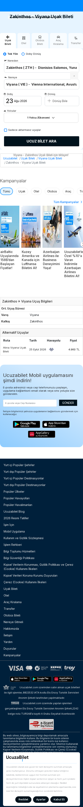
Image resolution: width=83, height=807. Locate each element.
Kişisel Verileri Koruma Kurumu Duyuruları (30, 575)
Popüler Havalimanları (18, 505)
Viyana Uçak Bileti (50, 158)
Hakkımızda (11, 628)
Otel (36, 191)
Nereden (13, 60)
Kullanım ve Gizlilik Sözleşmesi (24, 538)
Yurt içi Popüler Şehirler (19, 465)
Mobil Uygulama (14, 531)
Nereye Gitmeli (13, 622)
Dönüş (51, 94)
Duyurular (10, 648)
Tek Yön (12, 53)
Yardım (8, 642)
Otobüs (52, 191)
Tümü (6, 191)
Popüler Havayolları (17, 498)
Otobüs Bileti (12, 615)
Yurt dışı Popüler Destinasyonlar (25, 485)
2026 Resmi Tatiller (16, 518)
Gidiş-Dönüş (33, 53)
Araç (68, 191)
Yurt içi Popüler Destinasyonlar (24, 478)
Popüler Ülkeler (14, 491)
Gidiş (10, 94)
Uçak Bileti (28, 158)
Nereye (12, 77)
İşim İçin (9, 524)
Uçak (22, 191)
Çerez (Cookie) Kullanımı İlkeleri (25, 582)
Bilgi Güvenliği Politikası (19, 558)
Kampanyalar (12, 655)
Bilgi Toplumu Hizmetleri (19, 551)
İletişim (8, 635)
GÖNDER (68, 403)
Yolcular (11, 110)
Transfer (9, 608)
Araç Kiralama (13, 602)
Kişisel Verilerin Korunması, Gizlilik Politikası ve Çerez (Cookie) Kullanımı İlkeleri (38, 567)
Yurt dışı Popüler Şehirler (20, 471)
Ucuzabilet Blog (14, 511)
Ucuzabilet (10, 158)
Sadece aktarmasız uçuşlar (24, 129)
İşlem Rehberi (13, 544)
